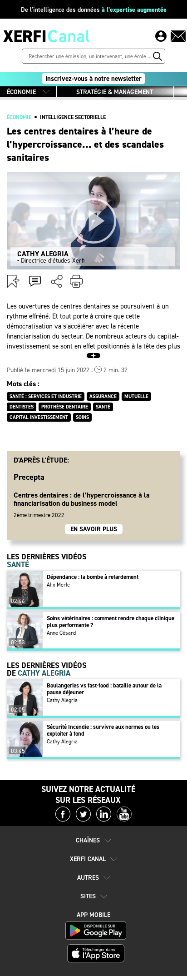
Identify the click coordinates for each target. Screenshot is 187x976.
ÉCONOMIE (21, 92)
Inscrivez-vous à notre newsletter (93, 78)
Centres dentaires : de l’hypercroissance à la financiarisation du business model (82, 499)
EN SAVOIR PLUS (93, 529)
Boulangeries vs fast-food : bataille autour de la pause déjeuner (104, 689)
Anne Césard (61, 633)
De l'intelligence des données (94, 9)
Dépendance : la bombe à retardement (92, 576)
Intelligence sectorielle (73, 117)
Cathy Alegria (62, 700)
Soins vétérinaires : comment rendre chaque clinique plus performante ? (110, 621)
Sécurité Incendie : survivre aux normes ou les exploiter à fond (103, 730)
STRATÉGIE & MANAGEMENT (114, 92)
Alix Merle (58, 585)
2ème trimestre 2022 (39, 515)
